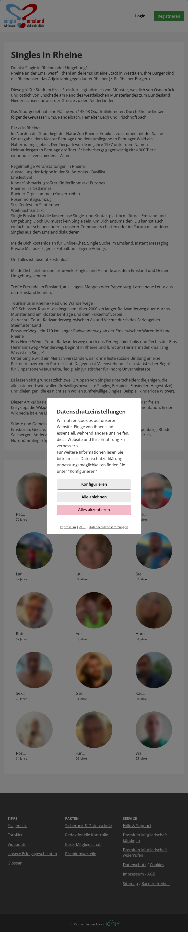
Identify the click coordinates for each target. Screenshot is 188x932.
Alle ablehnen (94, 497)
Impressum (68, 527)
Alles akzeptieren (94, 509)
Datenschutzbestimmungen (108, 527)
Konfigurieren (82, 471)
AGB (82, 527)
